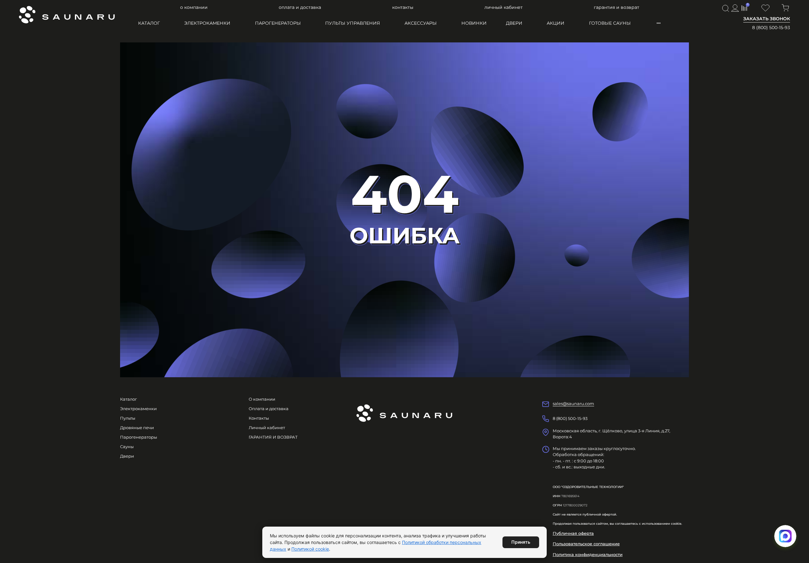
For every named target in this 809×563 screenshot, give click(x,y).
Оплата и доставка (300, 7)
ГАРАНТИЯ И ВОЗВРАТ (616, 7)
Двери (514, 23)
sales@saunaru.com (573, 403)
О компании (194, 7)
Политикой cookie (310, 549)
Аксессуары (420, 23)
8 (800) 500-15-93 (771, 27)
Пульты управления (352, 23)
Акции (555, 23)
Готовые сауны (610, 23)
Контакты (402, 7)
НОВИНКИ (474, 23)
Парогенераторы (278, 23)
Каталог (149, 23)
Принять (520, 542)
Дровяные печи (137, 427)
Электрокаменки (207, 23)
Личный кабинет (503, 7)
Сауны (127, 446)
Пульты (127, 418)
